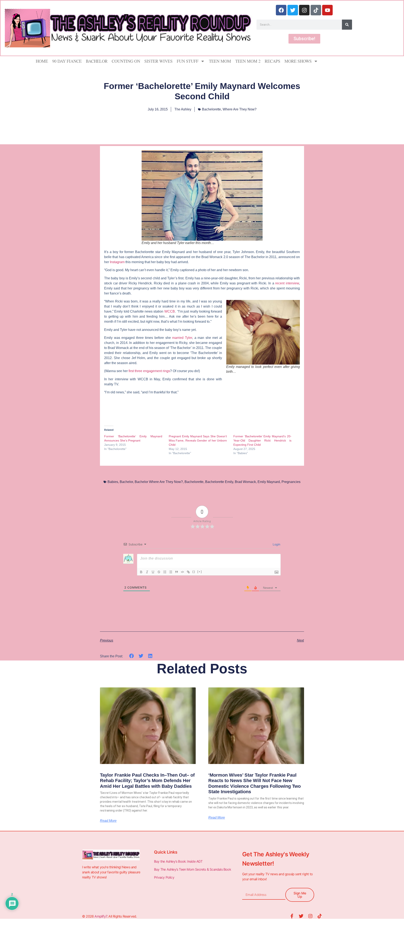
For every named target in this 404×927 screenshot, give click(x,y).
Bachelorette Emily (219, 482)
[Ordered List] (165, 571)
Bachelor (97, 61)
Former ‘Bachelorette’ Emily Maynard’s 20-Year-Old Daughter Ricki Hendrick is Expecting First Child (262, 440)
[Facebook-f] (292, 916)
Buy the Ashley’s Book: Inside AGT (178, 861)
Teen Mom (220, 61)
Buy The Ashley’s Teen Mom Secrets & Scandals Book (192, 869)
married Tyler (182, 338)
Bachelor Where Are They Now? (159, 482)
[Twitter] (292, 10)
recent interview (287, 283)
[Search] (347, 25)
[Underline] (153, 571)
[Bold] (141, 571)
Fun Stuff (187, 61)
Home (42, 61)
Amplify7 (100, 916)
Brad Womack (245, 482)
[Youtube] (327, 10)
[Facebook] (281, 10)
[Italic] (147, 571)
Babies (113, 482)
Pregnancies (291, 482)
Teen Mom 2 (247, 61)
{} (193, 571)
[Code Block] (182, 571)
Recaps (272, 61)
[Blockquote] (176, 571)
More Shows (298, 61)
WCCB (169, 311)
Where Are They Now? (239, 109)
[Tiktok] (316, 10)
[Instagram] (304, 10)
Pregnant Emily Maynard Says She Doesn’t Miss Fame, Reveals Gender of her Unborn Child (198, 440)
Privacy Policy (164, 877)
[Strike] (159, 571)
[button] (131, 656)
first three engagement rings (149, 371)
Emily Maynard (269, 482)
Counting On (126, 61)
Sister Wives (158, 61)
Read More (108, 820)
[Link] (188, 571)
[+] (199, 571)
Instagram (117, 262)
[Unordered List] (171, 571)
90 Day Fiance (67, 61)
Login (276, 544)
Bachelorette (211, 109)
